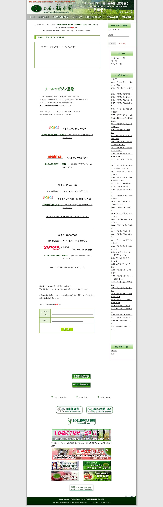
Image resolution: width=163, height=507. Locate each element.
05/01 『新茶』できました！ (121, 97)
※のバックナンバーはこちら (67, 217)
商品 (112, 354)
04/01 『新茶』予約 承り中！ (121, 100)
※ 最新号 (114, 79)
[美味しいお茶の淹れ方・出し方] (65, 481)
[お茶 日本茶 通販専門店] (65, 470)
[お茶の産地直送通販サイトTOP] (80, 14)
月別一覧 (114, 61)
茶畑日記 (114, 351)
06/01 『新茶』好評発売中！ (121, 94)
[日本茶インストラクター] (81, 491)
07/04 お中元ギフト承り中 (120, 306)
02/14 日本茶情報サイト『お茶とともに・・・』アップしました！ (122, 118)
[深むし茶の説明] (82, 425)
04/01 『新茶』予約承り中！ (121, 231)
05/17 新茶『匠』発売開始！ (121, 315)
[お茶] (97, 481)
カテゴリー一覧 (116, 64)
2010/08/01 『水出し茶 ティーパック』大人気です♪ (58, 47)
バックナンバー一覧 (118, 58)
